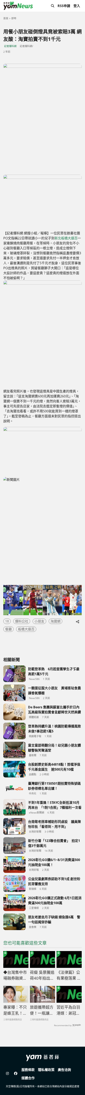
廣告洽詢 (64, 1069)
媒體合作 (28, 1078)
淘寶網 (55, 621)
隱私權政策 (46, 1069)
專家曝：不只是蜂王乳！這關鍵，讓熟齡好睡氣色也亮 (15, 1010)
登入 (76, 6)
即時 (13, 18)
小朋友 (39, 621)
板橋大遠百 (26, 629)
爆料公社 (21, 621)
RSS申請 (64, 6)
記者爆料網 (10, 46)
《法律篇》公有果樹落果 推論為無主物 (69, 975)
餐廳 (8, 629)
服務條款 (28, 1069)
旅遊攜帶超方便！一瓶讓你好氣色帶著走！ (41, 1010)
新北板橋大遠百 (66, 238)
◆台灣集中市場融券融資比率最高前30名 (15, 975)
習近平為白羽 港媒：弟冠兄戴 (68, 1010)
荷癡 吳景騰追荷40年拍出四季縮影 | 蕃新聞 (42, 975)
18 (7, 621)
